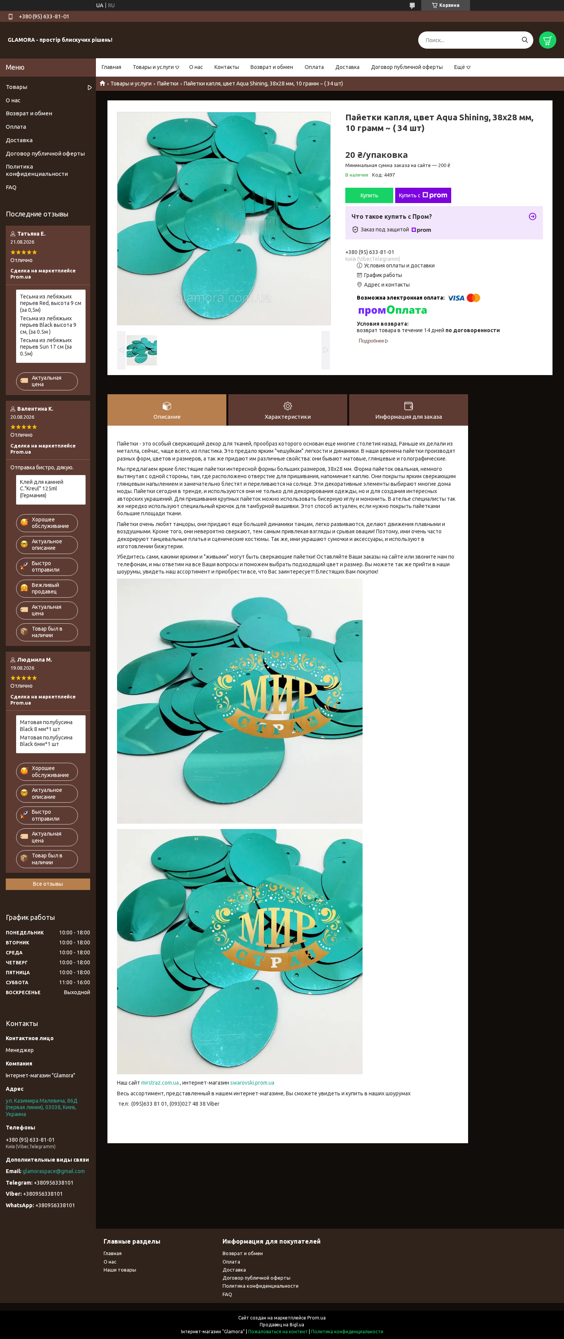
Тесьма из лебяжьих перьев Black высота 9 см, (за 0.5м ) (48, 325)
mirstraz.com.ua (160, 1083)
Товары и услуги (153, 67)
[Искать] (524, 40)
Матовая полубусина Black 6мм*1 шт (46, 740)
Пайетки (167, 83)
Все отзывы (48, 884)
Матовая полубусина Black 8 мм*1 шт (46, 725)
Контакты (226, 67)
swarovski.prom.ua (252, 1083)
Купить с (410, 195)
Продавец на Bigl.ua (282, 1324)
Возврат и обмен (272, 67)
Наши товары (120, 1269)
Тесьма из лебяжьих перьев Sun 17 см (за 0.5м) (46, 347)
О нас (196, 67)
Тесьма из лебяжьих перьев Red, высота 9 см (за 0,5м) (50, 303)
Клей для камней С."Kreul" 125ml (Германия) (41, 488)
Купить (369, 195)
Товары (16, 87)
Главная (111, 67)
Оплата (314, 67)
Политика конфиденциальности (37, 170)
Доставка (347, 67)
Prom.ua (316, 1317)
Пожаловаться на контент (278, 1331)
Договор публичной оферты (407, 67)
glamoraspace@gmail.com (54, 1171)
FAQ (11, 187)
